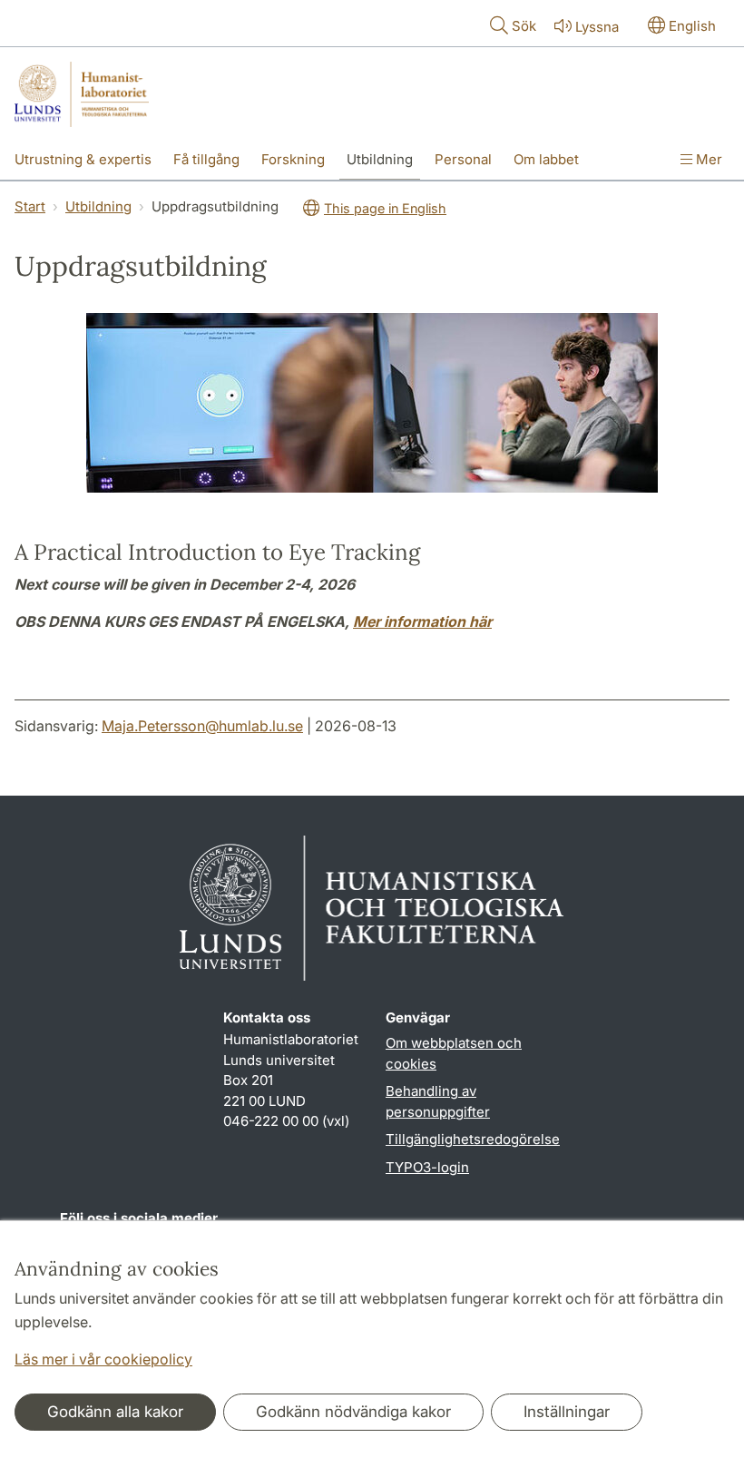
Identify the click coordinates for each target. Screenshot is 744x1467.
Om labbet (546, 159)
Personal (463, 159)
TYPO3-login (427, 1167)
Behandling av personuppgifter (438, 1101)
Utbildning (380, 159)
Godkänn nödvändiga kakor (353, 1412)
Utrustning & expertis (83, 159)
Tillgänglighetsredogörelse (473, 1139)
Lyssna (597, 26)
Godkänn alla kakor (115, 1412)
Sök (524, 25)
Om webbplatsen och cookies (454, 1053)
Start (30, 206)
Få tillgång (206, 159)
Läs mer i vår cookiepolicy (103, 1359)
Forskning (293, 159)
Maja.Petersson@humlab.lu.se (202, 726)
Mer (707, 159)
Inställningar (567, 1412)
